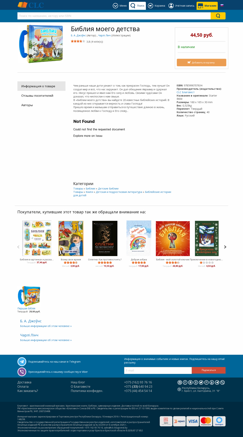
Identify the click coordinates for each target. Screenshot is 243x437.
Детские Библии (108, 188)
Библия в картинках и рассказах (37, 259)
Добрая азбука (139, 259)
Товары (78, 188)
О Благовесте (80, 386)
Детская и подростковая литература (119, 192)
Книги (89, 192)
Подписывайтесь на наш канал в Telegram (54, 361)
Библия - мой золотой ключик (172, 259)
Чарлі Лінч (104, 35)
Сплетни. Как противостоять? (105, 259)
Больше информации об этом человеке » (46, 326)
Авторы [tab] (27, 105)
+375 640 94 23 (138, 386)
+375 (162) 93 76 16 (138, 382)
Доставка (24, 382)
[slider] (78, 41)
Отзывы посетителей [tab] (37, 95)
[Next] (225, 246)
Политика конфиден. (87, 391)
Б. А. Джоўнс (78, 35)
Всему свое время (71, 259)
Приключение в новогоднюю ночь (207, 259)
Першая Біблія (26, 308)
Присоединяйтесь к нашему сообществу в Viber (58, 371)
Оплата (23, 386)
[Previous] (18, 246)
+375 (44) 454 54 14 (138, 391)
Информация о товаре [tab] (38, 86)
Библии (90, 188)
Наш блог (78, 382)
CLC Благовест (186, 92)
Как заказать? (27, 391)
